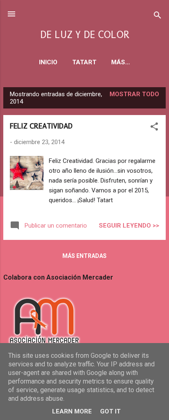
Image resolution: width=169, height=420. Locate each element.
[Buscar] (157, 16)
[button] (154, 128)
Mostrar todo (134, 94)
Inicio (48, 62)
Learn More (72, 411)
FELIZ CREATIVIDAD (41, 126)
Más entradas (84, 256)
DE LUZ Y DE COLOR (84, 35)
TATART (84, 62)
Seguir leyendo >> (129, 225)
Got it (110, 411)
